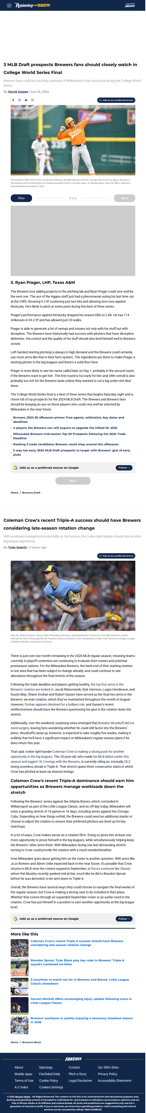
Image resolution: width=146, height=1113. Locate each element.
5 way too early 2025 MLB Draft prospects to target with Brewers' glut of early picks (71, 452)
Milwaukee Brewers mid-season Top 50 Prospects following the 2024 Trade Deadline (69, 436)
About (19, 1067)
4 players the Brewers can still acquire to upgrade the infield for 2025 (65, 428)
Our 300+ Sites (108, 1067)
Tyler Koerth (17, 547)
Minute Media (22, 1096)
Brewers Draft (31, 492)
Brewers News (31, 1042)
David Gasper (18, 91)
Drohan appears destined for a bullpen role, (55, 704)
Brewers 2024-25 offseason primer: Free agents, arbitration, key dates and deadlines (68, 420)
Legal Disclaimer (80, 1080)
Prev (21, 198)
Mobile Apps (23, 1074)
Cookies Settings (51, 1087)
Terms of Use (24, 1080)
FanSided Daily (49, 1074)
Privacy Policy (107, 1074)
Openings (46, 1067)
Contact (74, 1067)
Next (124, 198)
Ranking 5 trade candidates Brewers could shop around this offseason (66, 444)
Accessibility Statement (114, 1080)
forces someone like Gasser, (111, 868)
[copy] (32, 100)
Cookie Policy (48, 1080)
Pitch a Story (78, 1074)
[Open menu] (9, 5)
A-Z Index (21, 1087)
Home (15, 492)
